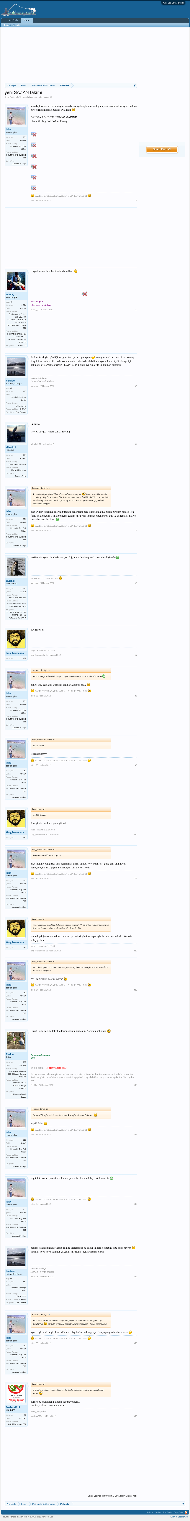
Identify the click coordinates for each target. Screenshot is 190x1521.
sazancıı (10, 580)
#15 (135, 1134)
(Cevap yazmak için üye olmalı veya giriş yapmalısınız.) (112, 1496)
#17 (135, 1276)
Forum (27, 20)
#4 (136, 444)
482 (24, 658)
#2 (136, 309)
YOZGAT (22, 1418)
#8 (136, 696)
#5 (136, 530)
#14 (135, 1085)
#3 (136, 386)
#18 (135, 1343)
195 (24, 1062)
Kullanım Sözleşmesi (179, 1517)
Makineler (15, 97)
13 (25, 1415)
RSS (186, 1512)
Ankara (23, 308)
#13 (135, 990)
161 (24, 455)
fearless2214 (13, 1407)
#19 (135, 1416)
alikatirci (11, 447)
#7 (136, 655)
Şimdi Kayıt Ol (162, 149)
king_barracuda (15, 653)
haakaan (10, 380)
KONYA (23, 140)
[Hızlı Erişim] (135, 85)
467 (24, 391)
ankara (23, 592)
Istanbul (22, 458)
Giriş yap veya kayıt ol (173, 3)
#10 (135, 834)
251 (24, 137)
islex (31, 97)
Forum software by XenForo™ (27, 1517)
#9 (136, 765)
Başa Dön (178, 1512)
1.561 (23, 589)
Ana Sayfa (13, 20)
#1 (136, 200)
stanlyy (10, 294)
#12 (135, 951)
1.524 (23, 305)
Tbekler (10, 1054)
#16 (135, 1204)
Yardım (158, 1512)
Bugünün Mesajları (12, 25)
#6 (136, 583)
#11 (135, 878)
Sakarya (22, 1065)
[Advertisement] (71, 55)
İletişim (150, 1512)
